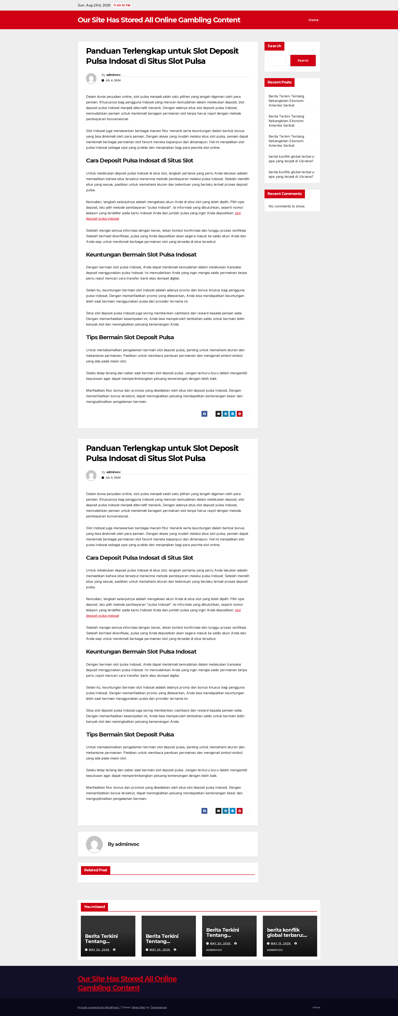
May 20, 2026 (99, 949)
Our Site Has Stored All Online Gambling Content (159, 20)
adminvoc (113, 75)
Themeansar (158, 1007)
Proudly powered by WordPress (99, 1007)
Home (314, 20)
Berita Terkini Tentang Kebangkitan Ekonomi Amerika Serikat (286, 100)
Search (274, 46)
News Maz (139, 1007)
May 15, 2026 (281, 943)
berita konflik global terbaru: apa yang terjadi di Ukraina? (289, 937)
